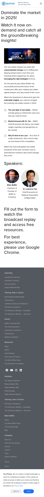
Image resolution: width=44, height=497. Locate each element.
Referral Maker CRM (12, 387)
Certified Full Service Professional (16, 304)
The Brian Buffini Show (13, 360)
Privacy (7, 462)
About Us (8, 439)
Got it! (29, 491)
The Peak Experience (12, 327)
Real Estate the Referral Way (14, 297)
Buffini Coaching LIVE (12, 323)
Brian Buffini (12, 185)
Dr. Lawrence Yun (30, 189)
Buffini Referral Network (13, 394)
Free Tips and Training (12, 357)
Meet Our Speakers (11, 337)
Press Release (9, 353)
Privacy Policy (18, 486)
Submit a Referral (10, 457)
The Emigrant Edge (11, 427)
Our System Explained (12, 380)
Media (7, 350)
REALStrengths (10, 391)
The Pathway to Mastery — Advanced (18, 314)
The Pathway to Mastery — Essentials (17, 310)
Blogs (6, 346)
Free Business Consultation (14, 363)
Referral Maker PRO (11, 384)
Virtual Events (9, 334)
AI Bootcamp (9, 300)
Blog (6, 430)
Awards (7, 446)
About (7, 420)
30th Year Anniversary (12, 443)
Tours (6, 453)
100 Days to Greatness (12, 307)
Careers (7, 450)
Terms (7, 466)
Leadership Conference (13, 330)
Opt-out (16, 491)
